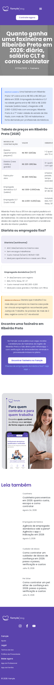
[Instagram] (20, 626)
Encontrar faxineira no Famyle (27, 360)
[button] (40, 9)
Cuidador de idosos (31, 549)
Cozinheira (27, 493)
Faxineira (34, 68)
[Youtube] (34, 626)
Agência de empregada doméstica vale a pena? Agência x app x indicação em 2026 (36, 530)
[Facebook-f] (27, 626)
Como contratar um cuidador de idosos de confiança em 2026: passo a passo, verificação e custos (35, 558)
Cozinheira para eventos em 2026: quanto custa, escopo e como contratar (36, 502)
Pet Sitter (27, 578)
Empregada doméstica (33, 522)
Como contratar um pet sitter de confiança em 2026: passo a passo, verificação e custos (36, 587)
